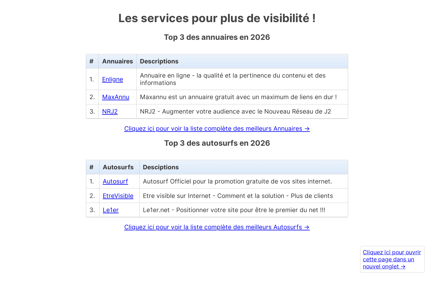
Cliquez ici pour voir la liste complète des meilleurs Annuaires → (217, 128)
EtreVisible (118, 195)
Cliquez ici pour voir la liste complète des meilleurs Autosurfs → (217, 227)
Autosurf (115, 181)
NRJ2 (110, 111)
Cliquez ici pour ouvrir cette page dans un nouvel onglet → (392, 259)
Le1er (111, 210)
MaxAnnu (115, 97)
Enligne (112, 79)
